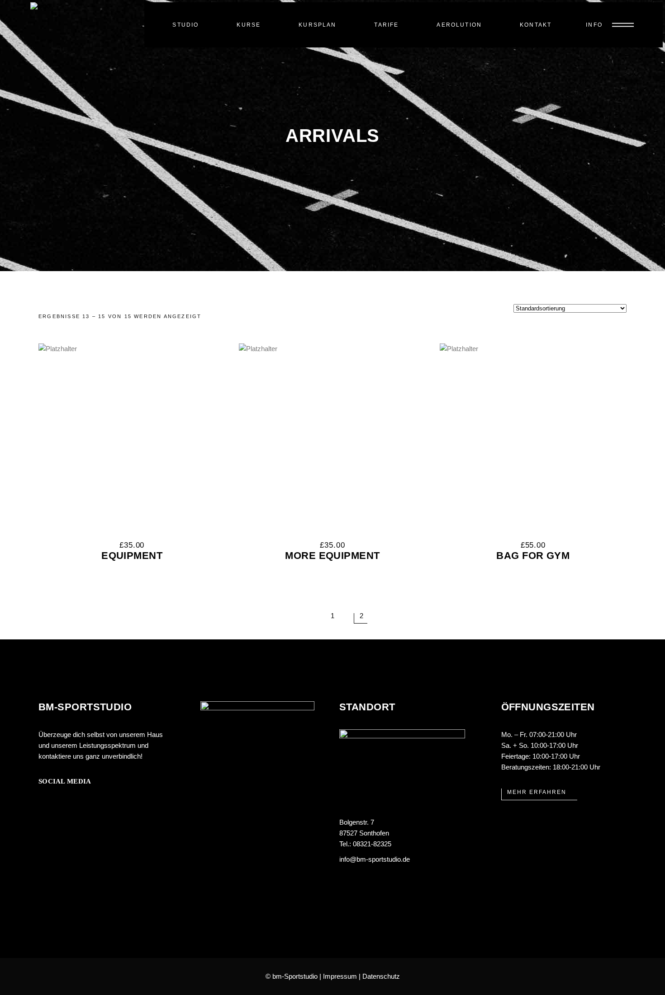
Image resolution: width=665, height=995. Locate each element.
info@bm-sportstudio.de (374, 859)
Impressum (340, 976)
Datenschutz (381, 976)
